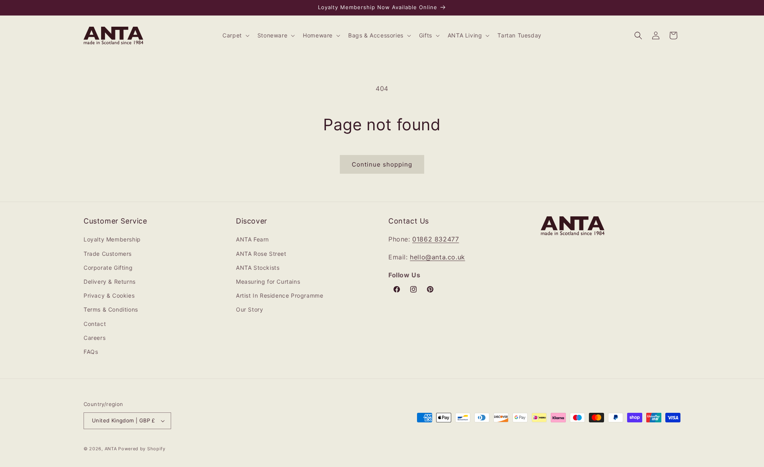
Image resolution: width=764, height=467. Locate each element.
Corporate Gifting (108, 267)
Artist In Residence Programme (279, 295)
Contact (95, 323)
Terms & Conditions (111, 309)
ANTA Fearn (252, 239)
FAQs (91, 351)
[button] (235, 35)
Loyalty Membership (112, 239)
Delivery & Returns (110, 281)
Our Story (249, 309)
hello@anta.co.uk (437, 257)
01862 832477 (435, 239)
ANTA (111, 448)
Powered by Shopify (142, 448)
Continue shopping (382, 164)
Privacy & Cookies (109, 295)
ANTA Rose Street (261, 253)
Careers (94, 337)
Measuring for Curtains (268, 281)
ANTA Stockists (257, 267)
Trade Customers (108, 253)
